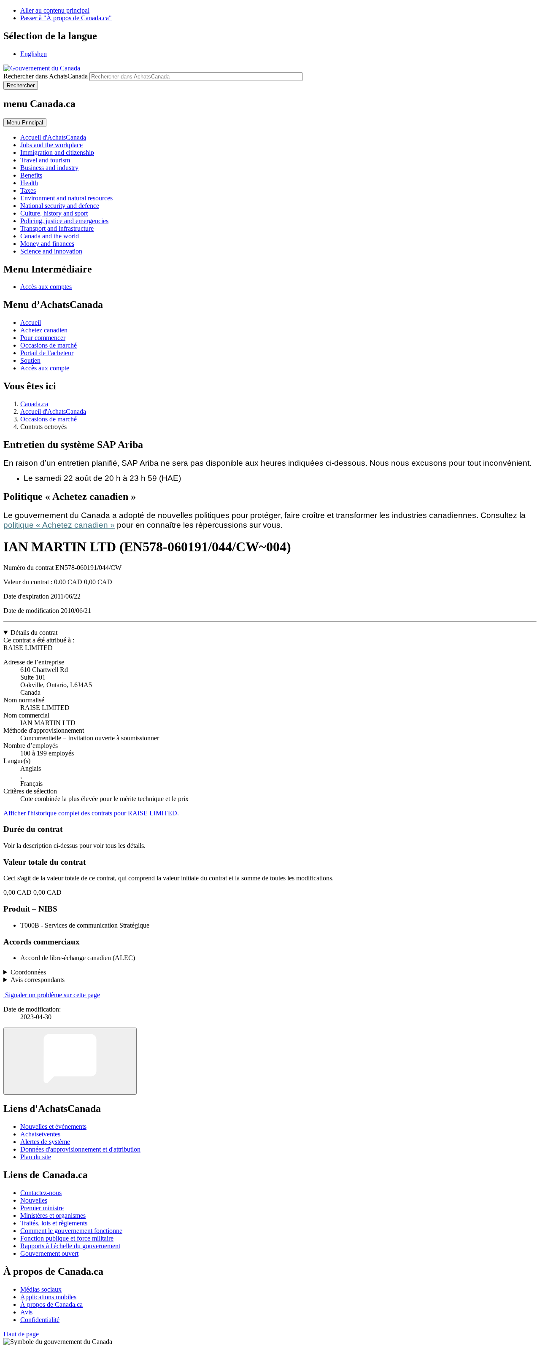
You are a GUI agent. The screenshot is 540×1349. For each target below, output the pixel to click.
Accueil (30, 322)
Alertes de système (45, 1141)
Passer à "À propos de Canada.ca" (66, 18)
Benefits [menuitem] (31, 175)
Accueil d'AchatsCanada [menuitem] (53, 137)
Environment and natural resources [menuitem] (66, 198)
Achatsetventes (40, 1134)
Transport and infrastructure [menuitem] (57, 228)
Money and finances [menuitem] (47, 243)
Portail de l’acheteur (46, 352)
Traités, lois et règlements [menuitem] (53, 1223)
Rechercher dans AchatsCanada (45, 76)
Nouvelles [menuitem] (33, 1200)
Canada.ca (34, 403)
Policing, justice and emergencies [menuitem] (64, 220)
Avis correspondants (38, 979)
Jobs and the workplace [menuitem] (51, 144)
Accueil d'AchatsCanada (53, 411)
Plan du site (35, 1156)
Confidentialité (39, 1319)
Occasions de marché (48, 345)
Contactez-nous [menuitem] (41, 1192)
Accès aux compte (44, 368)
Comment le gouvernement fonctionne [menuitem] (71, 1230)
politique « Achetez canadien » (59, 525)
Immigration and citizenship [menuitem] (57, 152)
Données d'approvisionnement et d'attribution (80, 1149)
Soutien (30, 360)
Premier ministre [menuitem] (42, 1207)
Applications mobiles (48, 1296)
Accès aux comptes (46, 286)
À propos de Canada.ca (51, 1304)
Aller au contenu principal (54, 10)
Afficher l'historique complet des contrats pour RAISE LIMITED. (91, 813)
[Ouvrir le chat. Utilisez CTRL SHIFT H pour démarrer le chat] (70, 1061)
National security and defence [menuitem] (59, 205)
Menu (25, 122)
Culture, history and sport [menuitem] (54, 213)
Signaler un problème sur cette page (52, 994)
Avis (26, 1312)
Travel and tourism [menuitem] (45, 160)
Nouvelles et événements (53, 1126)
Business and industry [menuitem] (49, 167)
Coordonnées (28, 972)
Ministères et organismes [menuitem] (53, 1215)
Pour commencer (42, 337)
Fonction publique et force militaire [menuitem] (66, 1238)
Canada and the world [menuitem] (49, 236)
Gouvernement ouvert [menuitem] (49, 1253)
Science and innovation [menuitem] (51, 251)
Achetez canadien (44, 330)
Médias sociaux (41, 1289)
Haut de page (21, 1334)
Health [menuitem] (29, 182)
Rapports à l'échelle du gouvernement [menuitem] (70, 1245)
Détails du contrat (34, 632)
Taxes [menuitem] (28, 190)
